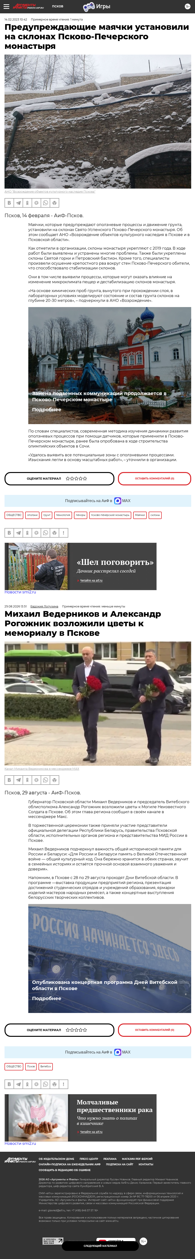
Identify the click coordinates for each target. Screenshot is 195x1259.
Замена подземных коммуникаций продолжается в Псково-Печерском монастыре (99, 396)
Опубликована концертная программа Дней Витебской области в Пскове (104, 985)
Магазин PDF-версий (137, 1159)
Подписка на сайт (119, 1164)
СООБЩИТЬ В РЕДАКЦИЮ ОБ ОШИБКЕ (65, 1170)
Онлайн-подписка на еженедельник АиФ (70, 1164)
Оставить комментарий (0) (154, 478)
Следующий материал (100, 1246)
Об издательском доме (56, 1159)
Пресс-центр (89, 1159)
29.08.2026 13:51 (16, 606)
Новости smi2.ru (20, 592)
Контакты (146, 1164)
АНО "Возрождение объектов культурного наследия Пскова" (50, 191)
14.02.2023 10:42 (16, 19)
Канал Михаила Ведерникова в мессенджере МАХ (42, 769)
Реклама (110, 1159)
